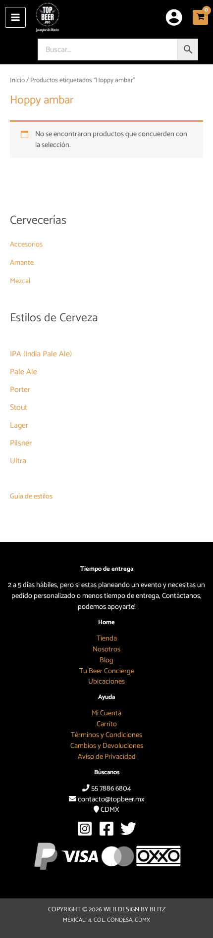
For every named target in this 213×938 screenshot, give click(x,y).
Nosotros (106, 649)
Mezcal (20, 281)
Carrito (107, 724)
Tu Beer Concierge (106, 671)
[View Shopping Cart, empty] (200, 17)
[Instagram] (85, 829)
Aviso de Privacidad (107, 757)
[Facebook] (106, 829)
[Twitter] (128, 829)
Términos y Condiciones (106, 735)
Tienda (107, 638)
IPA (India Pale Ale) (41, 354)
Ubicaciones (106, 682)
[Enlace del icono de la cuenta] (174, 17)
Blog (106, 660)
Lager (19, 425)
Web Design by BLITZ (134, 909)
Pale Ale (23, 372)
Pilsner (21, 443)
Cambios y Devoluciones (106, 746)
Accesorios (26, 244)
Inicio (17, 80)
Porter (20, 389)
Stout (18, 407)
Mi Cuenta (106, 713)
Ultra (18, 461)
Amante (22, 263)
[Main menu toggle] (15, 17)
